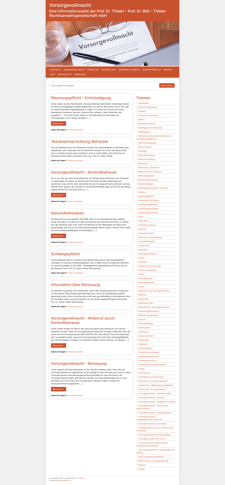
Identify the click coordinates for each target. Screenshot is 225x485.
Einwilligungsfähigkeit (148, 204)
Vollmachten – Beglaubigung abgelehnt (155, 385)
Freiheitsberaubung (146, 225)
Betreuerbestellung (146, 155)
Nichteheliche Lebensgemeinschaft (153, 307)
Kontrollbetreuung (146, 282)
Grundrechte (143, 245)
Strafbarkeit (143, 340)
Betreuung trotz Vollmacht (150, 171)
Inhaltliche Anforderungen (149, 266)
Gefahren (142, 229)
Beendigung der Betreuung (150, 128)
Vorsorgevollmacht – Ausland (151, 397)
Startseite (55, 70)
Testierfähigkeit (145, 348)
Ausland (141, 111)
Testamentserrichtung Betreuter (79, 141)
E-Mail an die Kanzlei (75, 130)
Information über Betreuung (75, 284)
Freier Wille (143, 221)
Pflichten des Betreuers (148, 315)
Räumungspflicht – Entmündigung (81, 98)
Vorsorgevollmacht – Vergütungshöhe (155, 412)
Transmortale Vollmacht (148, 352)
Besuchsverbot (145, 147)
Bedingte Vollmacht (147, 123)
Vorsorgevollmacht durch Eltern (152, 423)
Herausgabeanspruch (147, 254)
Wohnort (142, 465)
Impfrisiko (142, 262)
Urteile (141, 369)
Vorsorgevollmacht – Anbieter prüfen (154, 393)
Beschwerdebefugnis (147, 143)
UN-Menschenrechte (147, 360)
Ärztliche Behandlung (147, 107)
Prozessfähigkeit (145, 323)
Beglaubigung (144, 132)
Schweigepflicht (65, 254)
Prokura (141, 319)
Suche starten (167, 85)
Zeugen (141, 469)
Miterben (142, 295)
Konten (141, 274)
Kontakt (168, 70)
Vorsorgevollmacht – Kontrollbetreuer (84, 172)
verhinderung (144, 373)
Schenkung (143, 332)
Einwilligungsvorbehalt (148, 208)
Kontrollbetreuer (145, 278)
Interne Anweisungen (147, 270)
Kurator (141, 286)
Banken (141, 119)
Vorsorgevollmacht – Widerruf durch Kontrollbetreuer (83, 320)
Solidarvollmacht (145, 336)
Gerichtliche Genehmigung (150, 237)
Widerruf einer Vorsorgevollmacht (153, 461)
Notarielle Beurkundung (148, 311)
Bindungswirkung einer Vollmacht (153, 188)
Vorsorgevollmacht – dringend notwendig (156, 401)
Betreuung (142, 163)
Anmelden (81, 478)
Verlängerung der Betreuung (150, 377)
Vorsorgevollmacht (129, 70)
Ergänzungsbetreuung (148, 212)
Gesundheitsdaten (67, 213)
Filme (140, 217)
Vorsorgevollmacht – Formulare (81, 70)
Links (52, 74)
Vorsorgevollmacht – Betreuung (79, 363)
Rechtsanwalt (144, 327)
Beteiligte (142, 151)
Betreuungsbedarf (146, 175)
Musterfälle (143, 299)
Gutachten (143, 249)
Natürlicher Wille (145, 303)
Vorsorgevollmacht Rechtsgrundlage (154, 434)
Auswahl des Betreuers (148, 115)
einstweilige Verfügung (148, 200)
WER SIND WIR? (108, 70)
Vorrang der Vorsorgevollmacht (152, 389)
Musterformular (152, 70)
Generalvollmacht (146, 233)
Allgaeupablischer (64, 480)
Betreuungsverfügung (148, 180)
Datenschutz (65, 74)
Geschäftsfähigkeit (146, 241)
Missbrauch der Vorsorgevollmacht (153, 290)
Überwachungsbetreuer (148, 356)
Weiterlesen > (58, 123)
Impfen (141, 258)
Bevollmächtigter (145, 184)
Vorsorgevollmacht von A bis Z (152, 439)
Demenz (142, 192)
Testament (143, 344)
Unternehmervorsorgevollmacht (152, 364)
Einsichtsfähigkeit (146, 196)
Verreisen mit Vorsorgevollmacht (152, 381)
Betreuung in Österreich (148, 167)
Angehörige (143, 103)
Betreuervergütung (146, 159)
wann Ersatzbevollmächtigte (151, 457)
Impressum (80, 74)
